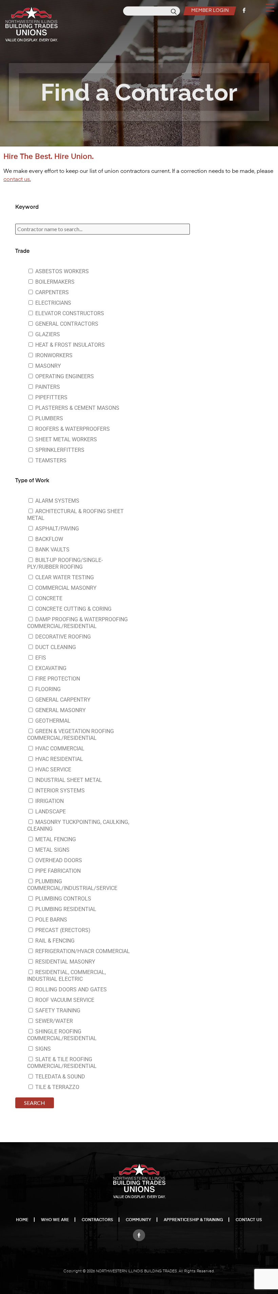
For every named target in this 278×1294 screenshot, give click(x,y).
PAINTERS (47, 387)
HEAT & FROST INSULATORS (69, 345)
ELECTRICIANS (52, 303)
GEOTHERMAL (52, 720)
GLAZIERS (47, 334)
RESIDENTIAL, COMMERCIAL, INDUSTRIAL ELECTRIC (66, 975)
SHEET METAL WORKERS (65, 439)
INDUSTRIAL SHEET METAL (68, 780)
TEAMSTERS (50, 460)
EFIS (40, 657)
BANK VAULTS (52, 549)
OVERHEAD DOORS (58, 860)
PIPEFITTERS (50, 397)
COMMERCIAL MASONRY (65, 588)
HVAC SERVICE (52, 769)
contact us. (17, 179)
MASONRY (47, 366)
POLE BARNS (50, 919)
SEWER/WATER (53, 1021)
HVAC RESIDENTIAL (58, 759)
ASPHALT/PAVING (56, 528)
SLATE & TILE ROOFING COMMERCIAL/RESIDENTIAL (62, 1062)
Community (138, 1220)
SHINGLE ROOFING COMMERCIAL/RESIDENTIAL (62, 1035)
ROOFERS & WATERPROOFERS (72, 429)
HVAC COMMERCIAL (59, 748)
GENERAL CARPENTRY (62, 699)
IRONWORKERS (53, 355)
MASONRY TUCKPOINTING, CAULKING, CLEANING (78, 825)
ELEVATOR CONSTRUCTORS (69, 313)
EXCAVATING (50, 668)
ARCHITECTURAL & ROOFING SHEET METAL (75, 514)
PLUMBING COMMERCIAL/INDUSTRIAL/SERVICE (72, 884)
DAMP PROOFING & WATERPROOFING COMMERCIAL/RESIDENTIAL (77, 622)
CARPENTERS (51, 292)
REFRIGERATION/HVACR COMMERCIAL (82, 951)
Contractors (97, 1220)
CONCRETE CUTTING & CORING (73, 609)
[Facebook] (139, 1233)
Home (22, 1220)
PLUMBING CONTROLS (62, 898)
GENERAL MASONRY (60, 710)
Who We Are (55, 1220)
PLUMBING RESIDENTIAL (65, 909)
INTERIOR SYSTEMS (59, 790)
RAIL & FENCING (54, 940)
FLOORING (47, 689)
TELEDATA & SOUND (59, 1076)
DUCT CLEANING (55, 647)
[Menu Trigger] (270, 7)
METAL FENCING (55, 839)
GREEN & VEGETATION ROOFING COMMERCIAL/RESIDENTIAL (70, 734)
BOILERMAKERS (54, 282)
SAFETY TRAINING (57, 1010)
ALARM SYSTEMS (56, 501)
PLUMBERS (48, 418)
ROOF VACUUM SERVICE (64, 1000)
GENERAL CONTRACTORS (66, 324)
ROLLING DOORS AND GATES (70, 989)
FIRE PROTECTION (57, 678)
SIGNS (42, 1049)
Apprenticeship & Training (193, 1220)
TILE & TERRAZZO (56, 1087)
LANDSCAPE (50, 811)
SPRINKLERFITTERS (59, 450)
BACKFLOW (48, 539)
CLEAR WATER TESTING (64, 577)
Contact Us (249, 1220)
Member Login (210, 10)
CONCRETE (48, 598)
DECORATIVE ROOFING (62, 636)
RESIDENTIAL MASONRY (64, 961)
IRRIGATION (49, 801)
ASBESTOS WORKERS (61, 271)
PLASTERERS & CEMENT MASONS (76, 408)
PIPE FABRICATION (57, 871)
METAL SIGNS (52, 850)
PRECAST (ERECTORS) (62, 930)
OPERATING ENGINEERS (64, 376)
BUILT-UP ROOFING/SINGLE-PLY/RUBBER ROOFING (65, 563)
